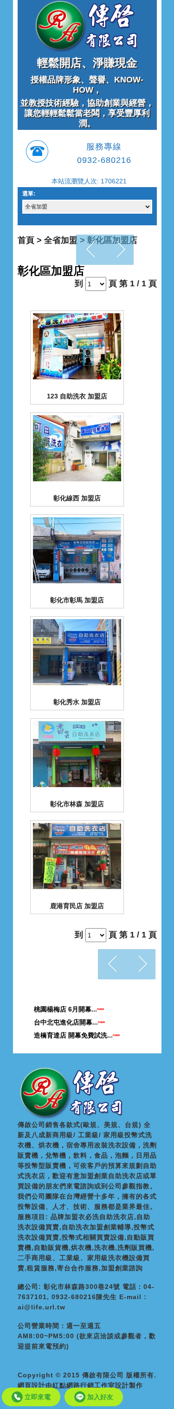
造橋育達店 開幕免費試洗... (73, 1035)
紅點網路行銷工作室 (83, 1385)
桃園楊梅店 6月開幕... (65, 1009)
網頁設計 (31, 1385)
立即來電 (37, 1397)
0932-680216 (104, 160)
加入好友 (99, 1397)
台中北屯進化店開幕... (66, 1022)
